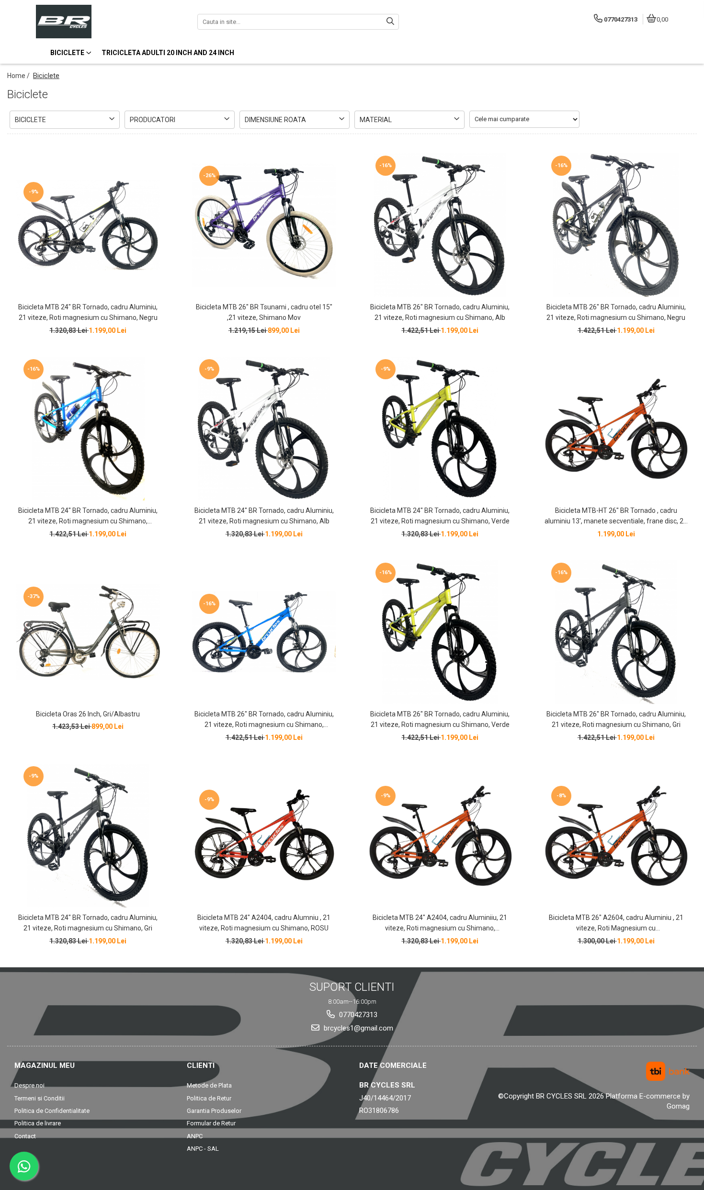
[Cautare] (390, 22)
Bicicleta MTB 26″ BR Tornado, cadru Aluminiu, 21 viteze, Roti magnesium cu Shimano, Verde (440, 719)
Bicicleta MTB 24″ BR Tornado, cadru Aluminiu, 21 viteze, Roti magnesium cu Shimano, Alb (264, 516)
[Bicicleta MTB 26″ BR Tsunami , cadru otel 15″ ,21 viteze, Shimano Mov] (264, 225)
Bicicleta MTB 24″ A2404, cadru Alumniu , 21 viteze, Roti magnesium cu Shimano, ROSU (263, 923)
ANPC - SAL (203, 1148)
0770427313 (357, 1014)
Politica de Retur (209, 1098)
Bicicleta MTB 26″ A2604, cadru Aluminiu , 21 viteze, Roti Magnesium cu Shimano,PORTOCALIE (616, 924)
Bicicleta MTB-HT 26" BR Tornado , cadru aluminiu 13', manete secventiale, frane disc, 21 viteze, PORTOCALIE (616, 517)
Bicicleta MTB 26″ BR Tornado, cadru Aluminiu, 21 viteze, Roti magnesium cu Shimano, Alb (440, 312)
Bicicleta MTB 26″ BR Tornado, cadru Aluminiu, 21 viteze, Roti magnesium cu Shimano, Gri (616, 719)
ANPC (195, 1136)
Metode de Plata (209, 1085)
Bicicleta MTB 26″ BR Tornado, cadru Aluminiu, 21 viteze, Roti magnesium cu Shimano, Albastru (264, 720)
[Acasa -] (96, 21)
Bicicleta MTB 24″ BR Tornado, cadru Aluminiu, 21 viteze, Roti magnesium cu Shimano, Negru (88, 312)
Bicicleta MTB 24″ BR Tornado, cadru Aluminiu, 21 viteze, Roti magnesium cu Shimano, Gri (88, 923)
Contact (25, 1136)
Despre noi (29, 1085)
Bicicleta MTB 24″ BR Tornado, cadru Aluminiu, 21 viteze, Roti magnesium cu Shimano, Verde (440, 516)
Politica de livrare (37, 1123)
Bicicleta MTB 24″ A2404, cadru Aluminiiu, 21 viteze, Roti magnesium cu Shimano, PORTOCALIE (440, 924)
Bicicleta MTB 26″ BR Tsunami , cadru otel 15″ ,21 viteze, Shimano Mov (264, 312)
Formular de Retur (211, 1123)
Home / (19, 75)
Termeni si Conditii (39, 1098)
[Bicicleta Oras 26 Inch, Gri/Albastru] (88, 632)
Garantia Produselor (214, 1110)
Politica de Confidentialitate (52, 1110)
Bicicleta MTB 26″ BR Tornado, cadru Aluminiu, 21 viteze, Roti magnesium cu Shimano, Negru (616, 312)
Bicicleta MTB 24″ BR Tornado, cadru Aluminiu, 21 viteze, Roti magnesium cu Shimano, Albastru (88, 517)
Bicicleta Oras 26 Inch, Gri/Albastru (88, 714)
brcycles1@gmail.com (357, 1028)
